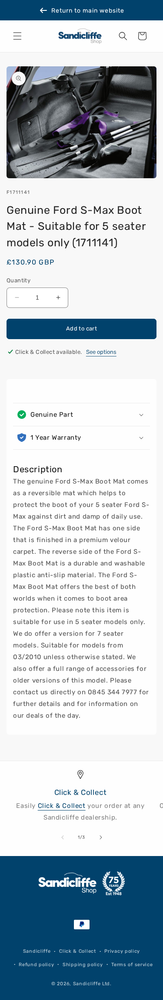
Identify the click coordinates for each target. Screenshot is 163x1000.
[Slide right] (100, 837)
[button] (17, 36)
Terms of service (132, 964)
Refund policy (36, 964)
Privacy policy (122, 951)
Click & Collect (62, 806)
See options (101, 352)
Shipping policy (83, 964)
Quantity (18, 280)
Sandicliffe (37, 951)
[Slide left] (62, 837)
